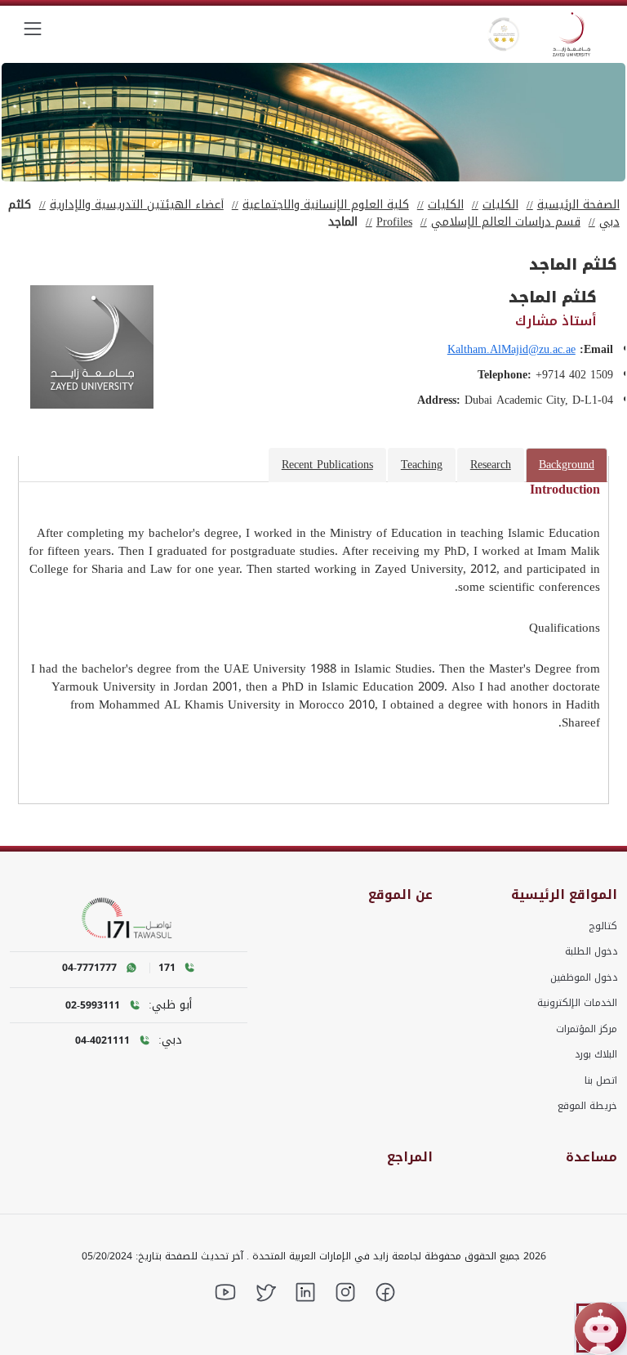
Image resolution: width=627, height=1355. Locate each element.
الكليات (500, 204)
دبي (609, 221)
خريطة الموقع (587, 1105)
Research (490, 465)
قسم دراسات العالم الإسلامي (505, 221)
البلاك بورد (596, 1054)
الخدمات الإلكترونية (577, 1002)
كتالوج (603, 926)
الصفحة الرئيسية (578, 204)
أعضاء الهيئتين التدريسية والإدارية (137, 204)
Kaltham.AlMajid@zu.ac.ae (511, 349)
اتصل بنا (601, 1080)
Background (566, 465)
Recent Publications (327, 465)
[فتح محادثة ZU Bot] (600, 1328)
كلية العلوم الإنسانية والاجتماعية (325, 204)
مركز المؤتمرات (586, 1029)
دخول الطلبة (591, 951)
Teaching (421, 465)
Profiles (394, 221)
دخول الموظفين (583, 977)
